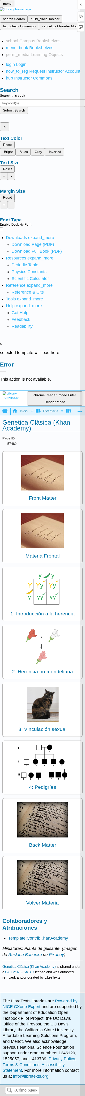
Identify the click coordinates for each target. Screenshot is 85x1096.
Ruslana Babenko (25, 954)
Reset (7, 145)
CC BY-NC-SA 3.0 (19, 972)
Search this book (12, 95)
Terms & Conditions (21, 1064)
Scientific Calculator (30, 278)
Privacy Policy (62, 1058)
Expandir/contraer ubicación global (80, 410)
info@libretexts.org (30, 1076)
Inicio (23, 411)
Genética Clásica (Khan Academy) (29, 966)
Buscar (9, 1090)
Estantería (50, 411)
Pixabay (56, 954)
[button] (21, 319)
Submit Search (14, 110)
